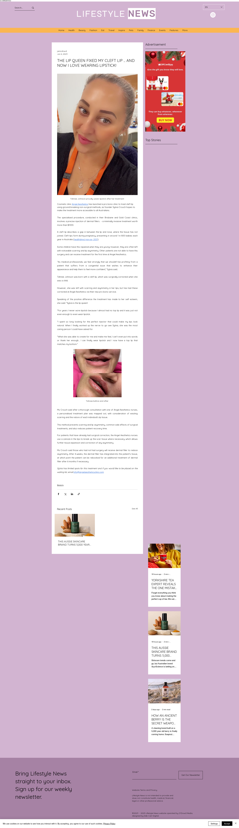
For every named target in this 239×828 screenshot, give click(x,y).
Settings (214, 823)
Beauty (60, 485)
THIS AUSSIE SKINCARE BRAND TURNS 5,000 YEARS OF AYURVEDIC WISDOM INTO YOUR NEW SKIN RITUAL (74, 543)
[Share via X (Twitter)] (65, 494)
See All (135, 508)
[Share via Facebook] (58, 494)
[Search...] (33, 7)
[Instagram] (213, 15)
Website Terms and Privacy (144, 790)
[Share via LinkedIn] (72, 494)
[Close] (235, 823)
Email (135, 772)
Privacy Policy (109, 823)
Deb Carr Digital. (151, 816)
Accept (227, 823)
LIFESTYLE (100, 13)
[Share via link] (78, 494)
